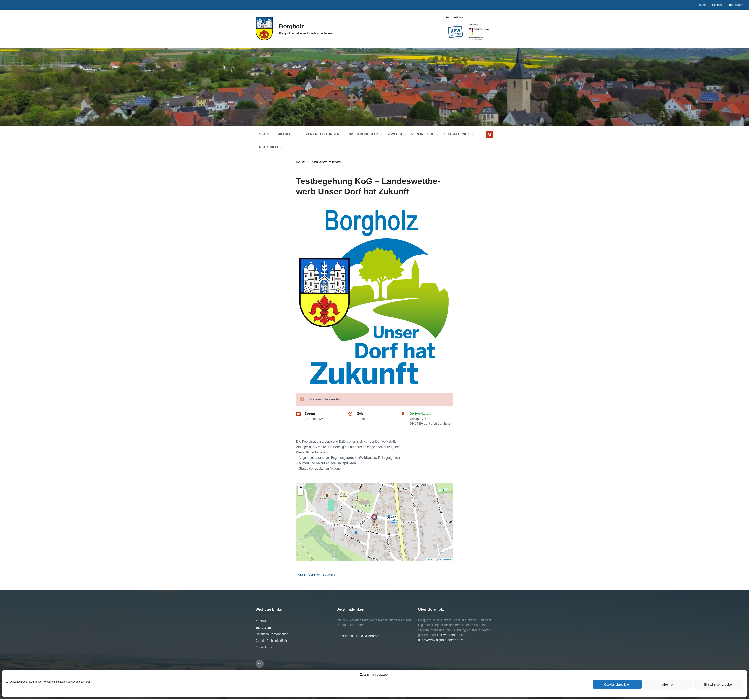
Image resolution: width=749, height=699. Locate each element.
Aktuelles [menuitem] (288, 134)
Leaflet (430, 559)
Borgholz (291, 26)
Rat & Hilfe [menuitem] (269, 147)
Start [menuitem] (264, 134)
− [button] (301, 493)
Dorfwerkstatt (420, 413)
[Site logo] (264, 39)
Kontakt (261, 621)
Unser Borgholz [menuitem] (362, 134)
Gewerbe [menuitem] (394, 134)
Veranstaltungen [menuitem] (322, 134)
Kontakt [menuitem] (717, 4)
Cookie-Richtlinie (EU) (271, 640)
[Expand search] (489, 134)
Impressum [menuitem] (736, 4)
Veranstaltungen (326, 162)
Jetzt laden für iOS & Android (358, 636)
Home (300, 162)
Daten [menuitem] (702, 4)
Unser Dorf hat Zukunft (316, 574)
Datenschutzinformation (272, 634)
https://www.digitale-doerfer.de (440, 640)
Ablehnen (668, 684)
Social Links (264, 647)
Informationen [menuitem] (456, 134)
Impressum (263, 627)
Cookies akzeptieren (617, 684)
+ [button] (301, 487)
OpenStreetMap (444, 559)
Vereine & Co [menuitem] (423, 134)
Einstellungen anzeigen (718, 684)
